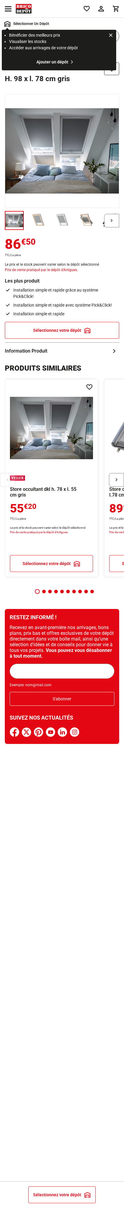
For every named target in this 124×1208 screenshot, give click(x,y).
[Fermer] (111, 36)
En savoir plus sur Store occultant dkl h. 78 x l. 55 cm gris (51, 478)
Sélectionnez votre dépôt (57, 330)
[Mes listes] (86, 8)
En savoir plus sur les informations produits (62, 351)
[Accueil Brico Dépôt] (24, 9)
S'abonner (62, 698)
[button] (37, 591)
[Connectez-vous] (101, 8)
